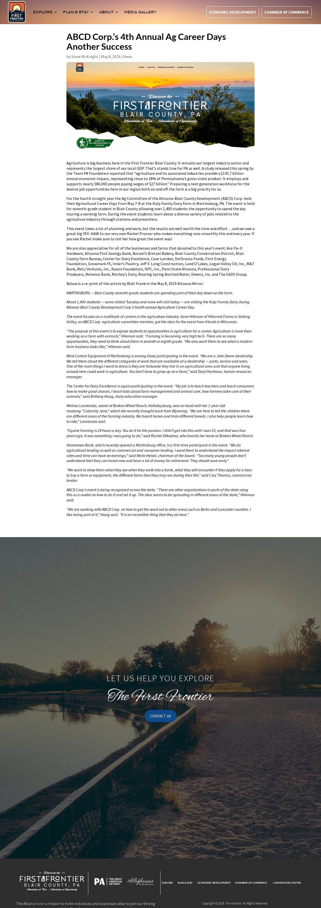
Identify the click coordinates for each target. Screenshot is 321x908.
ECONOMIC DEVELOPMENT (214, 882)
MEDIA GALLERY (140, 12)
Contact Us (160, 716)
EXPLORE (42, 12)
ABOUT (106, 12)
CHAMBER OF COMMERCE (251, 882)
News (127, 56)
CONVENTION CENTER (287, 882)
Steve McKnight (84, 56)
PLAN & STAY (76, 12)
